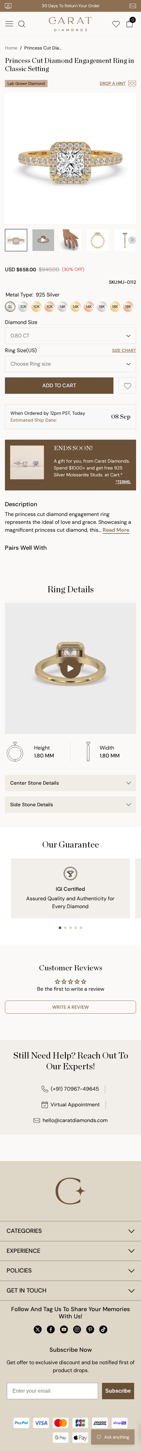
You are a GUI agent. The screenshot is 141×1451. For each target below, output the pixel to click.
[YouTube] (64, 1329)
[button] (9, 24)
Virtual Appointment (75, 1104)
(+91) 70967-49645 (75, 1088)
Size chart (124, 350)
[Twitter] (38, 1329)
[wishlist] (117, 24)
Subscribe (118, 1391)
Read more (116, 529)
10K (23, 306)
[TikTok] (103, 1329)
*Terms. (123, 482)
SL (10, 306)
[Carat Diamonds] (70, 23)
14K (63, 306)
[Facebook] (51, 1329)
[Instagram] (77, 1329)
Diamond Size (21, 322)
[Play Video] (70, 668)
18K (102, 306)
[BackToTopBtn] (130, 1398)
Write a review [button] (70, 1007)
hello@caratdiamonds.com (75, 1120)
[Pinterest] (90, 1329)
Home (11, 48)
